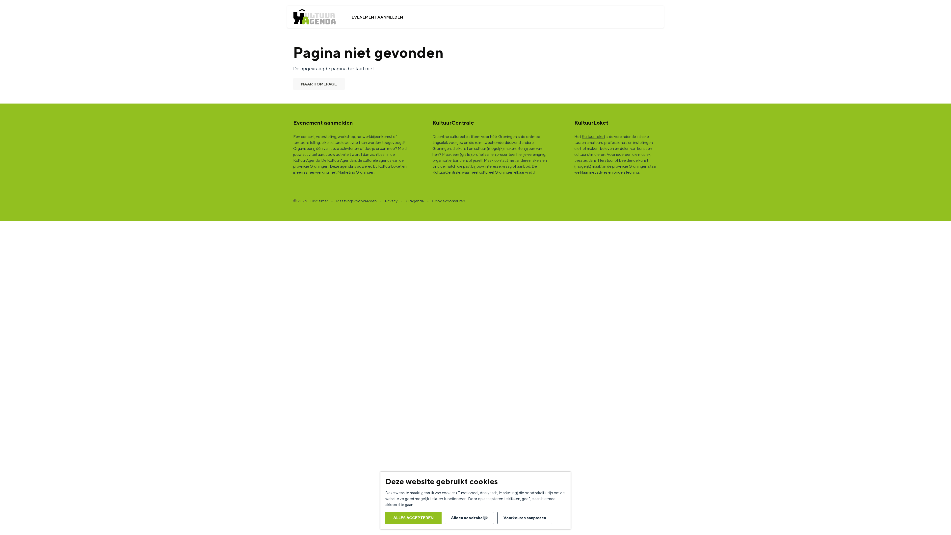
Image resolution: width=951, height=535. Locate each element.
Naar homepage (319, 84)
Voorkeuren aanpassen (524, 517)
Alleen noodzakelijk (469, 517)
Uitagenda (415, 201)
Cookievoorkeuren (448, 201)
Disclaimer (319, 201)
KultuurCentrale (446, 172)
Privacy (391, 201)
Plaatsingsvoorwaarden (356, 201)
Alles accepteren (413, 517)
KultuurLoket (593, 136)
